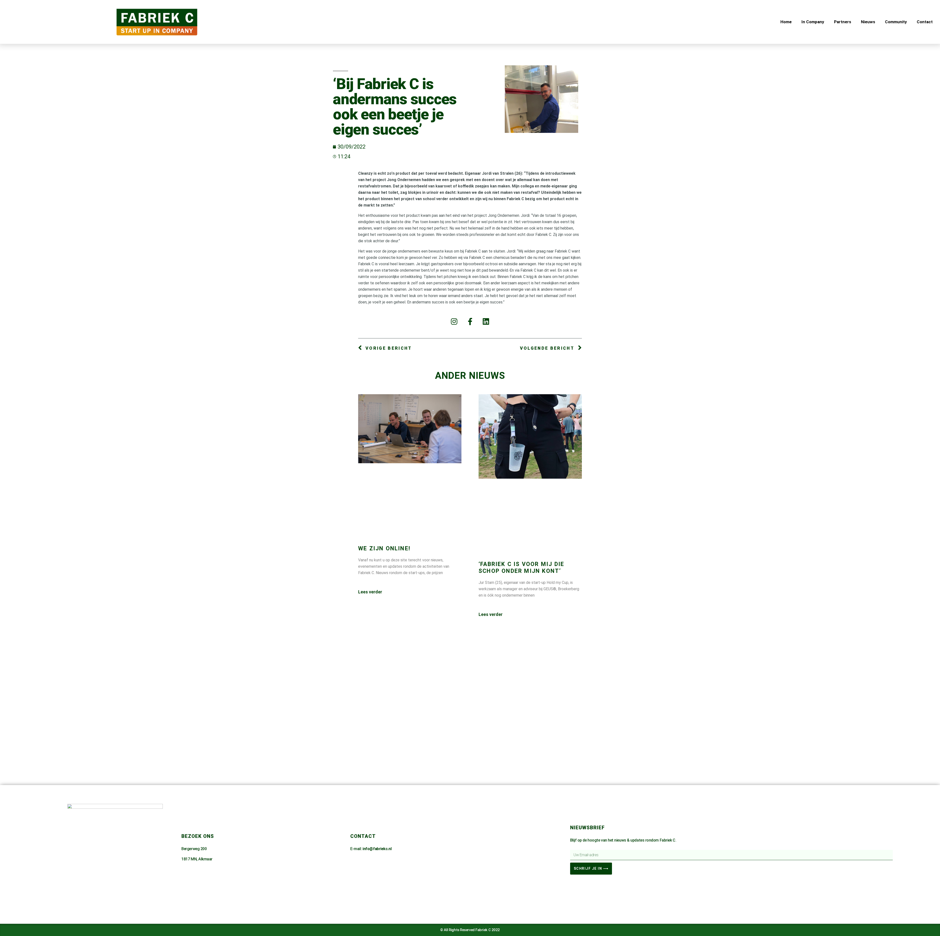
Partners (842, 21)
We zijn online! (384, 548)
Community (896, 21)
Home (786, 21)
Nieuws (868, 21)
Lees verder (370, 591)
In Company (812, 21)
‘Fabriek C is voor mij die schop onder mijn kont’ (521, 567)
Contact (925, 21)
